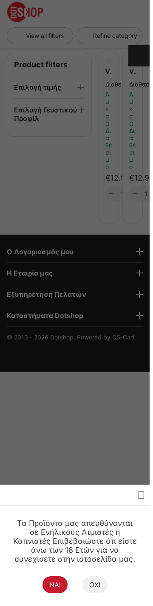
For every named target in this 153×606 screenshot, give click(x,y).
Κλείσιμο (141, 495)
